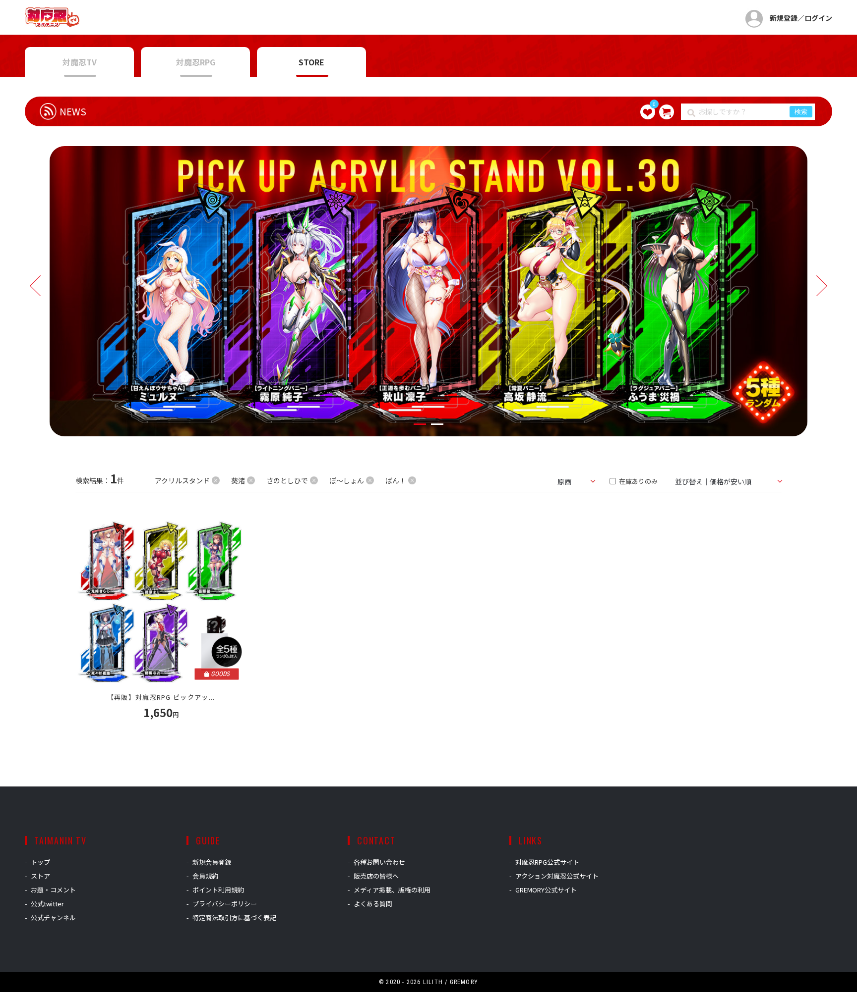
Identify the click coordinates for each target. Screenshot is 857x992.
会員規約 (205, 876)
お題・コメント (53, 889)
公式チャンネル (53, 917)
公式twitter (47, 903)
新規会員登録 (211, 862)
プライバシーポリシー (224, 903)
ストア (40, 876)
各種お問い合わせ (379, 862)
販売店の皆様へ (376, 876)
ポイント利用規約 (218, 889)
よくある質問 (373, 903)
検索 (801, 111)
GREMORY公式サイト (546, 889)
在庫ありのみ (637, 481)
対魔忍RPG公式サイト (547, 862)
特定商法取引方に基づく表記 (234, 917)
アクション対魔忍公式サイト (557, 876)
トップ (40, 862)
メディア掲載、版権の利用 (392, 889)
